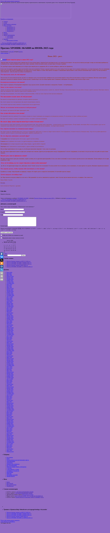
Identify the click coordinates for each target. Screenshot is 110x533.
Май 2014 (9, 447)
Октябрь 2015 (10, 424)
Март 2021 (9, 342)
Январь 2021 (10, 345)
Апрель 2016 (10, 416)
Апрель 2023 (10, 312)
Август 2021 (10, 335)
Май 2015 (9, 431)
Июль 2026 (9, 272)
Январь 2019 (10, 373)
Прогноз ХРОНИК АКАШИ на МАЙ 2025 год (13, 43)
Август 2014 (10, 443)
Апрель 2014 (10, 449)
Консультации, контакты (10, 24)
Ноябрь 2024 (10, 292)
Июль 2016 (9, 412)
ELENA (21, 51)
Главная (6, 21)
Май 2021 (9, 339)
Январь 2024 (10, 303)
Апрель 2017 (10, 400)
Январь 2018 (10, 388)
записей (10, 483)
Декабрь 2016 (10, 405)
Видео (5, 32)
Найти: (5, 255)
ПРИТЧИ (9, 473)
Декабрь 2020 (10, 346)
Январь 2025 (10, 290)
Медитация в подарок (12, 40)
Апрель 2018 (10, 384)
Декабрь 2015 (10, 422)
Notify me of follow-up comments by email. (12, 235)
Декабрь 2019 (10, 361)
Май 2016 (9, 415)
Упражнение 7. (10, 31)
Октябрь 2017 (10, 392)
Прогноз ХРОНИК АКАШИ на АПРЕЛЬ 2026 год (20, 266)
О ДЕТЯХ (9, 468)
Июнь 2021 (9, 338)
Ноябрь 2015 (10, 423)
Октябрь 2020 (10, 349)
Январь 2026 (10, 277)
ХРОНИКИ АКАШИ (22, 198)
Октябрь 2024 (10, 294)
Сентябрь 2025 (10, 283)
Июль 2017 (9, 396)
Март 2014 (9, 450)
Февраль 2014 (10, 451)
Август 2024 (10, 296)
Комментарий (4, 226)
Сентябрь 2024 (10, 295)
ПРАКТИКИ (10, 472)
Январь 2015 (10, 436)
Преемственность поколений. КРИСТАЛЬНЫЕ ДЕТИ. (30, 497)
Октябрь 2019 (10, 364)
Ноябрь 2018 (10, 376)
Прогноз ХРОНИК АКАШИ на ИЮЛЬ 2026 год (19, 262)
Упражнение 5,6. (11, 29)
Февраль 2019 (10, 372)
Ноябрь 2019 (10, 362)
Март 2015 (9, 434)
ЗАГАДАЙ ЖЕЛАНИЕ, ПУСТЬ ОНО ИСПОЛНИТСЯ (28, 496)
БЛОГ (8, 458)
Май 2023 (9, 311)
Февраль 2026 (10, 276)
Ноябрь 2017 (10, 391)
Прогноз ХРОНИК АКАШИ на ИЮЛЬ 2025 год (14, 44)
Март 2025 (9, 287)
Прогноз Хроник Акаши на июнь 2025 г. (44, 198)
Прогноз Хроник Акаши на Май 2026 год (17, 265)
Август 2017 (10, 395)
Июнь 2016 (9, 414)
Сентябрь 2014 (10, 442)
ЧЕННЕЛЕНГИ (11, 476)
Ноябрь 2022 (10, 318)
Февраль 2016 (10, 419)
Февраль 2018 (10, 387)
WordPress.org (10, 486)
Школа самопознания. (9, 35)
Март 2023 (9, 314)
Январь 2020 (10, 360)
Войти (8, 482)
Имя (2, 209)
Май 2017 (9, 399)
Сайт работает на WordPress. (8, 521)
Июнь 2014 (9, 446)
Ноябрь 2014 (10, 439)
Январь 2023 (10, 315)
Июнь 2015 (9, 430)
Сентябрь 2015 (10, 426)
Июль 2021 (9, 337)
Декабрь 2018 (10, 374)
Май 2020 (9, 354)
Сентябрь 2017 (10, 393)
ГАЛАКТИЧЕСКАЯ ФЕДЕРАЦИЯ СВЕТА (18, 460)
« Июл (5, 253)
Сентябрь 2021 (10, 334)
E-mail (3, 212)
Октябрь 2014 (10, 440)
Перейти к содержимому (7, 19)
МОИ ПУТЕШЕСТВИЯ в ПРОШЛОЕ (16, 467)
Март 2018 (9, 385)
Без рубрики (10, 457)
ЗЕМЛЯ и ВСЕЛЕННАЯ (13, 464)
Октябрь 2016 (10, 408)
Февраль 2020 (10, 358)
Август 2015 (10, 427)
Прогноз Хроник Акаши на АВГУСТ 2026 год (18, 261)
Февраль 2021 (10, 343)
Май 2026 (9, 273)
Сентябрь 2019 (10, 365)
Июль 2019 (9, 366)
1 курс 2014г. (10, 36)
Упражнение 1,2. (11, 27)
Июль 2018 (9, 380)
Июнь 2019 (9, 368)
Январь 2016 (10, 420)
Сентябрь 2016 (10, 409)
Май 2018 (9, 383)
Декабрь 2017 (10, 389)
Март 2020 (9, 357)
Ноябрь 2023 (10, 304)
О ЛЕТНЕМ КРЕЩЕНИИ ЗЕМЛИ (24, 492)
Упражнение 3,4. (11, 28)
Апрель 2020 (10, 356)
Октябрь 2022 (10, 319)
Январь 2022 (10, 329)
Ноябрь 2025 (10, 280)
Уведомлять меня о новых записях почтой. (13, 238)
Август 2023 (10, 307)
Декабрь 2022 (10, 317)
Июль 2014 (9, 445)
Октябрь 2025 (10, 281)
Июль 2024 (9, 298)
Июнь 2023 (9, 310)
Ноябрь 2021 (10, 331)
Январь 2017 (10, 404)
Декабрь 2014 (10, 438)
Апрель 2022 (10, 325)
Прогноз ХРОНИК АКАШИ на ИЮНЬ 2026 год (19, 264)
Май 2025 (9, 286)
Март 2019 (9, 370)
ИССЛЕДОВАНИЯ (12, 465)
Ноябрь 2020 (10, 347)
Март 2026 (9, 275)
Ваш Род (6, 39)
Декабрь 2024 (10, 291)
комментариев (11, 484)
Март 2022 (9, 326)
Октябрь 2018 (10, 377)
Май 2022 (9, 323)
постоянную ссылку (71, 198)
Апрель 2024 (10, 300)
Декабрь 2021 (10, 330)
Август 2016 (10, 411)
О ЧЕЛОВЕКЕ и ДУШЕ (13, 469)
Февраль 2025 (10, 288)
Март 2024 (9, 302)
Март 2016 (9, 418)
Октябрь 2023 (10, 306)
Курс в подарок (7, 25)
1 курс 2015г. (10, 37)
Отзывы (6, 33)
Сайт (2, 214)
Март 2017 (9, 401)
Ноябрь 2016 (10, 407)
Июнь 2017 (9, 397)
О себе (5, 23)
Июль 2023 (9, 308)
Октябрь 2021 (10, 333)
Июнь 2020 (9, 353)
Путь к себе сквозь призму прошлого (10, 1)
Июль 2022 (9, 321)
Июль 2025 (9, 284)
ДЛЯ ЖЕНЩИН (11, 461)
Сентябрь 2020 (10, 350)
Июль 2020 (9, 352)
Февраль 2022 (10, 327)
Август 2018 (10, 378)
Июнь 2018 (9, 381)
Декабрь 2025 (10, 279)
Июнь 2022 (9, 322)
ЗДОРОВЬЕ (10, 462)
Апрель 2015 (10, 432)
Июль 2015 (9, 428)
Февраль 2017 (10, 403)
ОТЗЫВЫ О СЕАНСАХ (13, 471)
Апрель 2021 (10, 341)
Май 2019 (9, 369)
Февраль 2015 (10, 435)
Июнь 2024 (9, 299)
